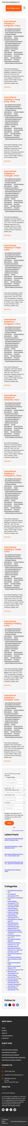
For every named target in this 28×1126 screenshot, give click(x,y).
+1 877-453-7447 (10, 1071)
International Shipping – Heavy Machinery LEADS (13, 847)
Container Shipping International (10, 35)
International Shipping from (13, 43)
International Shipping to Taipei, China (12, 247)
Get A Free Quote (13, 8)
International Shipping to (12, 45)
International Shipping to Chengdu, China (11, 173)
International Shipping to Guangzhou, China (12, 473)
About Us (4, 1033)
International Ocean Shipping (10, 1055)
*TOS (14, 827)
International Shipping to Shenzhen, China (11, 397)
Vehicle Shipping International (13, 63)
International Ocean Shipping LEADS (13, 927)
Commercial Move (7, 1035)
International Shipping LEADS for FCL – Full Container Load (14, 854)
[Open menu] (24, 7)
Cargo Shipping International (13, 32)
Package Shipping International (13, 981)
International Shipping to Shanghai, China (11, 697)
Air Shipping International (15, 890)
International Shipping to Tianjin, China (13, 549)
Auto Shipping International (13, 29)
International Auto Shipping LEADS (13, 870)
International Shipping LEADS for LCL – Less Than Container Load (14, 862)
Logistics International (11, 47)
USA (17, 1082)
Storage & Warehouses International (12, 60)
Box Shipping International (12, 31)
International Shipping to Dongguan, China (12, 321)
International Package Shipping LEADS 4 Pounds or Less (14, 839)
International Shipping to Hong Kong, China (12, 99)
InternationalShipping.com (11, 2)
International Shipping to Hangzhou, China (12, 23)
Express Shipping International (12, 909)
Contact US (5, 1038)
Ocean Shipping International (12, 976)
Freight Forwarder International (11, 39)
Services (4, 1030)
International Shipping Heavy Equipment (13, 1057)
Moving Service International (12, 972)
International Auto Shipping (10, 1050)
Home (3, 1028)
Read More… (7, 87)
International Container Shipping (11, 1060)
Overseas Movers (13, 979)
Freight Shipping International (13, 41)
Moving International (9, 51)
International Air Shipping (9, 1052)
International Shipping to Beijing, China (13, 623)
